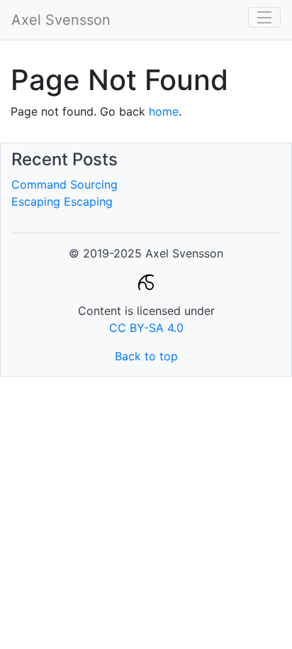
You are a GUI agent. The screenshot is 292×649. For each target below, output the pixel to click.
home (164, 111)
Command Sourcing (64, 184)
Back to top (146, 356)
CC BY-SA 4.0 (146, 328)
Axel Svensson (61, 19)
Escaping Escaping (62, 201)
